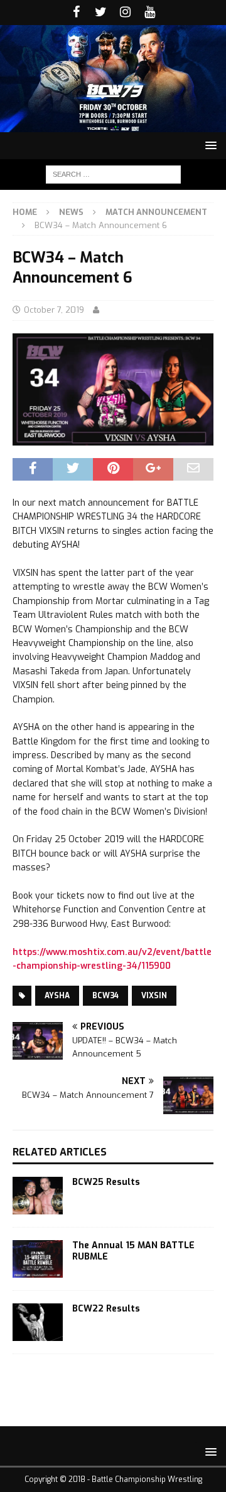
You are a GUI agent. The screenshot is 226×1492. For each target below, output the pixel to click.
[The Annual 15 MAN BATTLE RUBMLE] (38, 1259)
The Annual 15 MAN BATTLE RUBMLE (133, 1251)
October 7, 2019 (54, 310)
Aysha (57, 996)
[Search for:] (113, 174)
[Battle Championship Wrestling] (113, 124)
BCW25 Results (106, 1182)
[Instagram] (125, 12)
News (71, 212)
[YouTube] (150, 12)
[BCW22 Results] (38, 1322)
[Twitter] (101, 12)
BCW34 (105, 996)
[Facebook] (76, 12)
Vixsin (154, 996)
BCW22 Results (106, 1309)
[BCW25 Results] (38, 1195)
